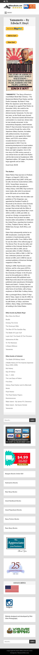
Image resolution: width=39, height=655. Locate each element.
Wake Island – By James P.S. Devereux (19, 401)
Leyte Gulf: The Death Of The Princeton (19, 336)
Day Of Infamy (10, 371)
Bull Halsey (9, 368)
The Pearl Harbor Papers (14, 395)
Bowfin (8, 319)
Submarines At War (12, 339)
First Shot (9, 381)
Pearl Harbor (10, 391)
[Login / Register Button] (4, 1)
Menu (9, 12)
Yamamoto (9, 349)
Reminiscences (11, 398)
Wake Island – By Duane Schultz (16, 405)
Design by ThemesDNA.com (19, 653)
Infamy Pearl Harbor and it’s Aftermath (18, 385)
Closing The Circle (12, 323)
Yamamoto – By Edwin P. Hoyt (19, 21)
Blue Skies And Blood (13, 316)
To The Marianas (11, 343)
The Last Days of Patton (14, 378)
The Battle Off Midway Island (15, 359)
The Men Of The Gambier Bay (16, 329)
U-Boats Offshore (11, 346)
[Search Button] (7, 1)
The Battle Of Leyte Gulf (14, 333)
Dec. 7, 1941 (10, 375)
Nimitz (8, 388)
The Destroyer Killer (12, 326)
